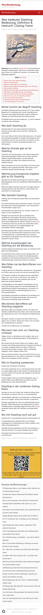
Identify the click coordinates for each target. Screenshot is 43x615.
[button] (3, 611)
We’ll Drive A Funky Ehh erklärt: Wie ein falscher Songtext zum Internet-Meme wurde (21, 563)
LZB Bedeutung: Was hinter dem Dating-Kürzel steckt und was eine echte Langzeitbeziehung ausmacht (20, 569)
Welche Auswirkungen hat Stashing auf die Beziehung (20, 90)
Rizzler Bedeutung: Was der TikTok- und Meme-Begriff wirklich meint (20, 581)
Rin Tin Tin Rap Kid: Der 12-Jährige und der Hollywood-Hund (21, 520)
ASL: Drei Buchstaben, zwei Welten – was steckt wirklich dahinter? (21, 538)
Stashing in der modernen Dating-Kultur (16, 99)
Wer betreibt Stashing (10, 88)
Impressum (28, 612)
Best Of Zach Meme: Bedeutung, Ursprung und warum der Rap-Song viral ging (20, 544)
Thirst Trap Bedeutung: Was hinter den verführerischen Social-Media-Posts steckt (20, 532)
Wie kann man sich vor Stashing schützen (17, 96)
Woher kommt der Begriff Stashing (14, 80)
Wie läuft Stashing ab (10, 82)
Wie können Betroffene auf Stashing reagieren (18, 94)
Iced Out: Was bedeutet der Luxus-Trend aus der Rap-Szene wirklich (20, 599)
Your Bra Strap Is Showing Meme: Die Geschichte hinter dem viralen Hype (21, 593)
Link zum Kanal (31, 475)
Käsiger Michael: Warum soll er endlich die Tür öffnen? (20, 516)
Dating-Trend (23, 68)
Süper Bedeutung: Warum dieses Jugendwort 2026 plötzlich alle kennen (19, 526)
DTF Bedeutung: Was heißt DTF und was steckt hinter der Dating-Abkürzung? (21, 587)
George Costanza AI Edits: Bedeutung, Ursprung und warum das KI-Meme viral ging (20, 575)
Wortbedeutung (8, 13)
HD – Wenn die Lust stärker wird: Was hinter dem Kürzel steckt (21, 551)
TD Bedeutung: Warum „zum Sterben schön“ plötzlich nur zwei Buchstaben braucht (21, 489)
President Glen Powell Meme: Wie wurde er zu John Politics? (19, 505)
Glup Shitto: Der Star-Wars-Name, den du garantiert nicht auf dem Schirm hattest (21, 511)
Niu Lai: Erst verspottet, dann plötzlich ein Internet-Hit (20, 500)
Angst (38, 221)
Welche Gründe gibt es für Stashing (15, 84)
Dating (37, 406)
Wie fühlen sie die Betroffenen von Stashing (17, 92)
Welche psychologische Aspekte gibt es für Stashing (20, 86)
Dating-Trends (24, 29)
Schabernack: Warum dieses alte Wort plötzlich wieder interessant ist (20, 495)
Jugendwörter (32, 29)
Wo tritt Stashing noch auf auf (13, 101)
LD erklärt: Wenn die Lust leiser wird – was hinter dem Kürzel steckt (20, 557)
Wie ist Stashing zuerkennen (13, 97)
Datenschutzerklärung (17, 612)
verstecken (22, 77)
